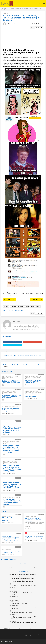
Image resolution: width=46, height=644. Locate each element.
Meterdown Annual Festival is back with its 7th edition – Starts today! (34, 537)
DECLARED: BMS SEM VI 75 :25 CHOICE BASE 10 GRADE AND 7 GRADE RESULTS (33, 520)
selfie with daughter (32, 377)
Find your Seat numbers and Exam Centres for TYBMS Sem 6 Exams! (24, 623)
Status (7, 377)
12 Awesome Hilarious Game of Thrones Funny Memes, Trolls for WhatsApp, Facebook (33, 395)
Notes (3, 535)
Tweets (6, 392)
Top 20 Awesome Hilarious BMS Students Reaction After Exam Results (12, 501)
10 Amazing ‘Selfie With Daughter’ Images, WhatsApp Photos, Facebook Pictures (33, 381)
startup (7, 423)
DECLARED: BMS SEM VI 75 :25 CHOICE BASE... (17, 633)
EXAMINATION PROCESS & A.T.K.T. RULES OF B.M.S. (24, 585)
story (33, 517)
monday (13, 406)
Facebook (13, 342)
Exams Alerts (27, 516)
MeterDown (30, 535)
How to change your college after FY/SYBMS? (22, 612)
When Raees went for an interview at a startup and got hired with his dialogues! (12, 429)
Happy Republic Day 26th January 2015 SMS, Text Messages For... (22, 355)
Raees (4, 423)
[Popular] (26, 533)
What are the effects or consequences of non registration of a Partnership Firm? (22, 602)
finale (34, 391)
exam (10, 497)
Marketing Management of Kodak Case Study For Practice (23, 593)
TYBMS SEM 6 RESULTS (17, 598)
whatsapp (38, 306)
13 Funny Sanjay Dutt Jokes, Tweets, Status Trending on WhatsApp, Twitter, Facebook (11, 396)
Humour (5, 13)
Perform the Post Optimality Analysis (20, 589)
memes (33, 392)
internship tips (10, 516)
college (12, 376)
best (7, 497)
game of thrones (28, 392)
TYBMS (9, 548)
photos (26, 377)
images (40, 376)
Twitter (13, 345)
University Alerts (28, 517)
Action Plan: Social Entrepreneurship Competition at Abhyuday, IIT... (28, 634)
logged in (11, 338)
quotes (17, 406)
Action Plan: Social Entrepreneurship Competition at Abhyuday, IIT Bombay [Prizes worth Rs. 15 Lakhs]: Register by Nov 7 (11, 538)
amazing (32, 376)
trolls (32, 306)
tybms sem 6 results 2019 (7, 549)
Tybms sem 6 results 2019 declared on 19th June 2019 (11, 551)
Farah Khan (13, 306)
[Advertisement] (13, 38)
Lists (7, 376)
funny (37, 391)
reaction (13, 497)
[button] (40, 3)
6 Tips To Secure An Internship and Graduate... (7, 633)
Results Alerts (33, 516)
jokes (27, 306)
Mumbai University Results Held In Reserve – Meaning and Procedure (24, 607)
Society (28, 376)
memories (4, 377)
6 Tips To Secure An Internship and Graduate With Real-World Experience (11, 519)
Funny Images (21, 306)
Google (33, 342)
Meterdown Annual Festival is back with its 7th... (39, 633)
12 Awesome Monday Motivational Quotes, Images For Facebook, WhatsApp (11, 410)
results (17, 497)
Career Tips (4, 516)
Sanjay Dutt (15, 391)
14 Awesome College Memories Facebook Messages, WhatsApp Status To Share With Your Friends (11, 381)
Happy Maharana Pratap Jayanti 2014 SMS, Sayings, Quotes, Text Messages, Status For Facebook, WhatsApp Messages (24, 617)
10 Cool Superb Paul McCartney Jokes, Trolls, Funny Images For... (22, 365)
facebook (6, 306)
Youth (9, 376)
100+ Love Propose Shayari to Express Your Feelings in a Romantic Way (24, 575)
